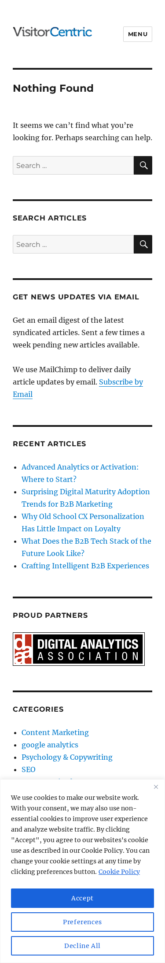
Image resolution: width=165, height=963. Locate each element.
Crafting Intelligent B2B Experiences (85, 565)
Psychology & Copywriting (67, 757)
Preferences (82, 922)
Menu (137, 33)
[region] (82, 871)
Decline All (82, 946)
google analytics (50, 744)
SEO (29, 769)
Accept (82, 898)
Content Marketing (55, 732)
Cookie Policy (119, 872)
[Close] (155, 786)
